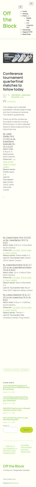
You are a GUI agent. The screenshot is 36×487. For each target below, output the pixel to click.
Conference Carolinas (20, 95)
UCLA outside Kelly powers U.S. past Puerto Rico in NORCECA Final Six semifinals (16, 387)
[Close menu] (20, 7)
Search (6, 426)
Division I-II (17, 97)
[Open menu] (31, 3)
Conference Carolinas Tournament (16, 370)
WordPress (15, 483)
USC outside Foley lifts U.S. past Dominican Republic (15, 418)
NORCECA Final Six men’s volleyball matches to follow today (16, 409)
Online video (26, 277)
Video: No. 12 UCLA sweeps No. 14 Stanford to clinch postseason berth (10, 449)
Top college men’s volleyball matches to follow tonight (26, 448)
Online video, (26, 250)
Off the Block (10, 19)
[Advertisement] (25, 165)
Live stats (16, 250)
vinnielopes (11, 101)
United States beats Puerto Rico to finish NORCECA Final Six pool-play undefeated (16, 398)
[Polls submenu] (27, 16)
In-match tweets (10, 253)
